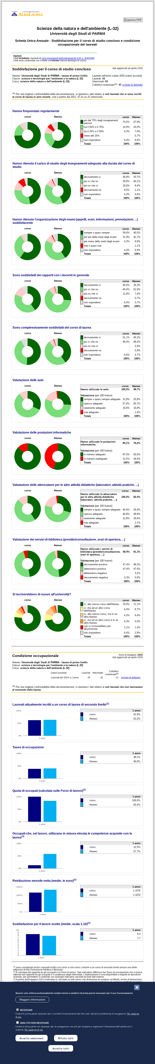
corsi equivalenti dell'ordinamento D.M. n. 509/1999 (68, 58)
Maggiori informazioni (32, 999)
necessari (26, 1009)
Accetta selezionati (31, 1038)
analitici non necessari (34, 1022)
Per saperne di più (34, 1029)
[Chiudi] (137, 987)
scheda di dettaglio (132, 85)
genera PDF (134, 19)
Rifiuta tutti (66, 1038)
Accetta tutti (60, 1048)
